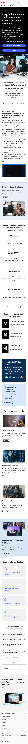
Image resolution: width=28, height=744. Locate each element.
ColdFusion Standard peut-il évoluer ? (12, 662)
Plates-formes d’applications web (8, 5)
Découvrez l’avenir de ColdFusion (12, 603)
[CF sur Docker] (18, 378)
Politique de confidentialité (6, 739)
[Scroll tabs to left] (1, 103)
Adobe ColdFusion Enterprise (17, 321)
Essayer (14, 50)
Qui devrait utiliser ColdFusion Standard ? (13, 639)
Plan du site (4, 741)
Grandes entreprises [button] (6, 716)
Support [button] (4, 722)
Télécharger (9, 402)
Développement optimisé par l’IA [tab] (11, 103)
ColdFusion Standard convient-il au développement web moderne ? (11, 651)
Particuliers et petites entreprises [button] (8, 713)
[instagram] (5, 735)
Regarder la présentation (14, 45)
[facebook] (3, 735)
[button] (18, 2)
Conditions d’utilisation (16, 739)
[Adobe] (3, 2)
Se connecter (23, 2)
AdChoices (10, 741)
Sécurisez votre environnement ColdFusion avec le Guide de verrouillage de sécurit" (12, 588)
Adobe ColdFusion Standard (16, 332)
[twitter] (7, 735)
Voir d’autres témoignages (14, 307)
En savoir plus (6, 161)
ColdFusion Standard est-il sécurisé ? (11, 657)
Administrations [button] (5, 719)
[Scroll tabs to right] (27, 103)
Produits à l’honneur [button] (6, 728)
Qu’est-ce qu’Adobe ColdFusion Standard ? (13, 634)
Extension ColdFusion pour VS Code (16, 346)
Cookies (22, 739)
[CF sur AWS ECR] (21, 378)
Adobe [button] (3, 725)
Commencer (6, 687)
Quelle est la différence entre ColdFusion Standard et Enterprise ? (12, 645)
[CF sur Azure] (10, 378)
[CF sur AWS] (6, 378)
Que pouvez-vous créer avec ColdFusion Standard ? (12, 667)
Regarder (5, 197)
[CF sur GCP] (14, 378)
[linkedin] (10, 735)
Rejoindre (5, 553)
